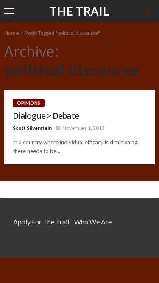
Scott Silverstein (32, 128)
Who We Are (93, 222)
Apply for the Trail (41, 222)
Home (11, 33)
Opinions (28, 103)
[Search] (147, 11)
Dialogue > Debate (46, 115)
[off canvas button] (9, 11)
